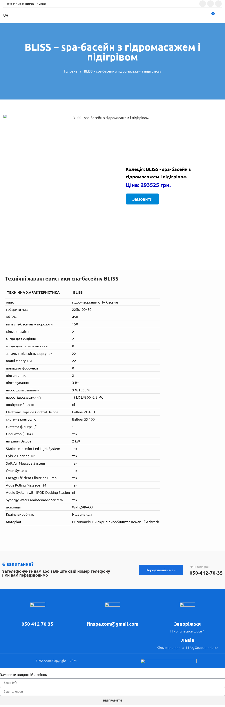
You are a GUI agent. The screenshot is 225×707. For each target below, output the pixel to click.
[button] (142, 199)
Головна (71, 71)
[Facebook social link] (202, 3)
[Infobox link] (37, 614)
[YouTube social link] (218, 3)
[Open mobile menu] (220, 15)
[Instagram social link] (210, 3)
